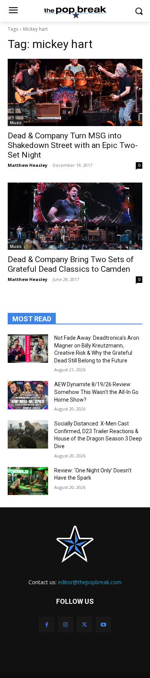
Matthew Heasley (27, 165)
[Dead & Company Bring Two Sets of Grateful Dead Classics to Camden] (75, 216)
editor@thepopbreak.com (90, 582)
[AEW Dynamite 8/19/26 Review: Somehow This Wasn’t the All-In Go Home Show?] (28, 395)
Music (16, 122)
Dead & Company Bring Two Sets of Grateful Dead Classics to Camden (71, 264)
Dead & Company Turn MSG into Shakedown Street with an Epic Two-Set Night (73, 145)
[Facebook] (46, 624)
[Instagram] (65, 624)
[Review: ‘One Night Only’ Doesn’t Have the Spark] (28, 481)
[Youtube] (103, 624)
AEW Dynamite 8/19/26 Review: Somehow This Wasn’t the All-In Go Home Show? (96, 391)
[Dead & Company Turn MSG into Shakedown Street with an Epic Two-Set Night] (75, 92)
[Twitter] (84, 624)
